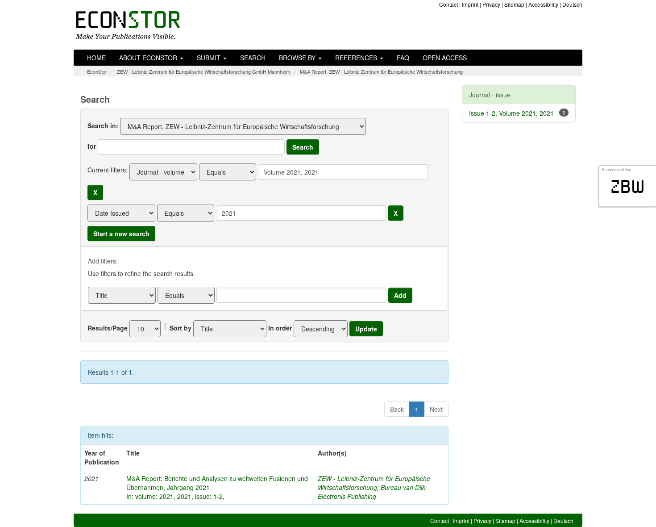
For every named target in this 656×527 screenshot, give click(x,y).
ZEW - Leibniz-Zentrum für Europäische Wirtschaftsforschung (374, 483)
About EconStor (149, 57)
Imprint (470, 4)
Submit (209, 57)
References (357, 57)
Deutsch (572, 4)
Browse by (298, 57)
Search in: (102, 125)
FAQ (403, 57)
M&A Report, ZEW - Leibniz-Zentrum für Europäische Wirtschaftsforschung (381, 71)
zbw (627, 187)
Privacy (491, 4)
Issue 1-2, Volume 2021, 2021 (511, 113)
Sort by (180, 327)
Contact (448, 4)
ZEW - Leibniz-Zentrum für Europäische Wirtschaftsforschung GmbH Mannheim (203, 71)
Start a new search (121, 233)
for (91, 146)
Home (96, 57)
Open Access (445, 57)
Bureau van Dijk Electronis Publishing (371, 492)
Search (253, 57)
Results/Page (107, 327)
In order (280, 327)
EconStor (97, 71)
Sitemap (514, 4)
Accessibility (543, 4)
